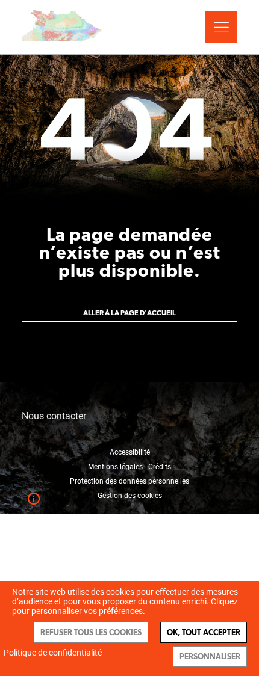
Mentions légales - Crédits (129, 466)
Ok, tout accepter (203, 632)
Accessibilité (130, 452)
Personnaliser (209, 656)
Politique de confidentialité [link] (53, 652)
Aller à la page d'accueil (129, 313)
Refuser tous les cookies (91, 632)
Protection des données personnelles (129, 481)
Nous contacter (54, 416)
